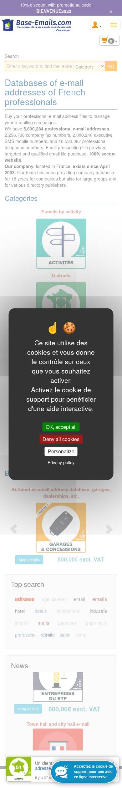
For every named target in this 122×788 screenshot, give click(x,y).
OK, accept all (61, 426)
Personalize (61, 451)
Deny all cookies (61, 439)
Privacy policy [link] (61, 462)
